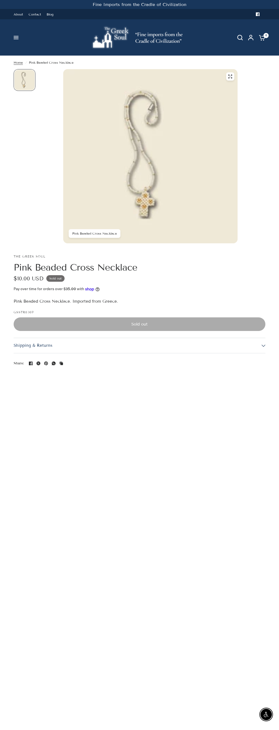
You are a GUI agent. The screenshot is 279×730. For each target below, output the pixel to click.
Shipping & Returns (33, 345)
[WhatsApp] (53, 363)
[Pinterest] (46, 363)
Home (18, 62)
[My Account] (250, 37)
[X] (38, 363)
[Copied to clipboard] (61, 363)
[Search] (240, 37)
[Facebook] (257, 14)
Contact (35, 14)
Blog (50, 14)
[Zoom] (230, 76)
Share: (19, 363)
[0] (260, 37)
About (18, 14)
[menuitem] (20, 14)
